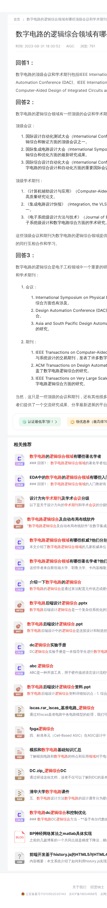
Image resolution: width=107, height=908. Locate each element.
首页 (17, 19)
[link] (17, 19)
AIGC (70, 46)
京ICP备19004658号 (83, 894)
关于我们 (79, 887)
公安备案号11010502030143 (46, 894)
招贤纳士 (97, 887)
